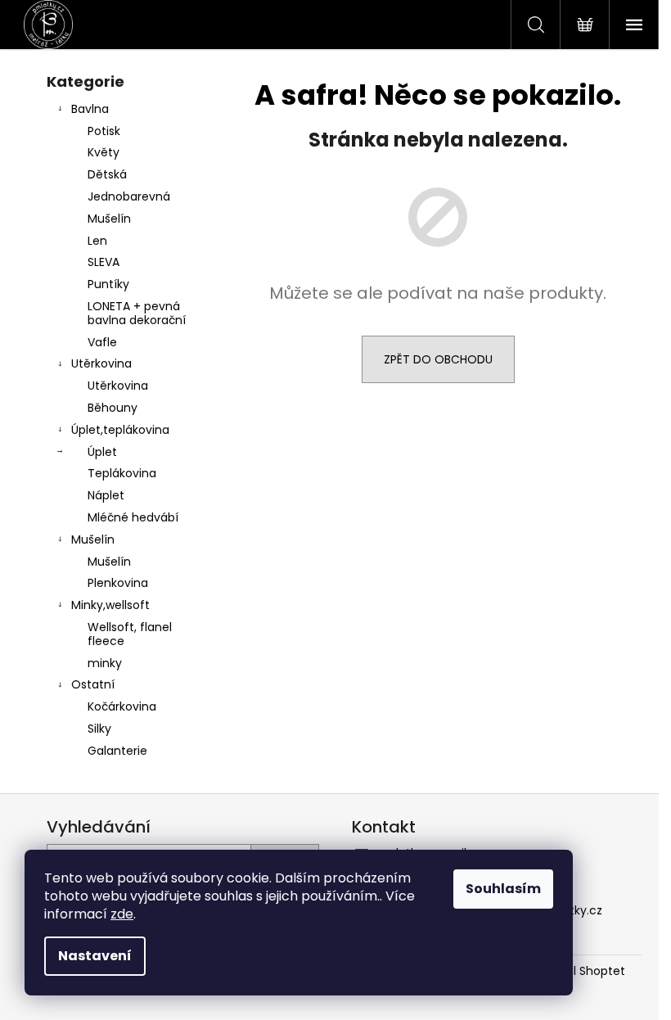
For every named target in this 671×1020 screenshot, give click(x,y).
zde (121, 914)
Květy (103, 152)
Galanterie (117, 750)
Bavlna (90, 109)
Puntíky (108, 284)
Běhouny (112, 407)
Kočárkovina (122, 706)
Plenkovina (118, 583)
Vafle (102, 342)
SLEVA (103, 262)
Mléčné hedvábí (133, 517)
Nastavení (95, 955)
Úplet (102, 452)
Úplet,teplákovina (120, 430)
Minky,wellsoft (110, 605)
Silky (99, 728)
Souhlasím (503, 888)
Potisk (104, 131)
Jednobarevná (129, 196)
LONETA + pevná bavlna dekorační (137, 313)
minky (105, 663)
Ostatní (93, 684)
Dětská (107, 174)
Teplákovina (122, 473)
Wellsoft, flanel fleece (130, 634)
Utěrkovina (101, 363)
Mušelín (109, 218)
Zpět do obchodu (438, 359)
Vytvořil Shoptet (579, 971)
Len (97, 240)
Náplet (106, 495)
